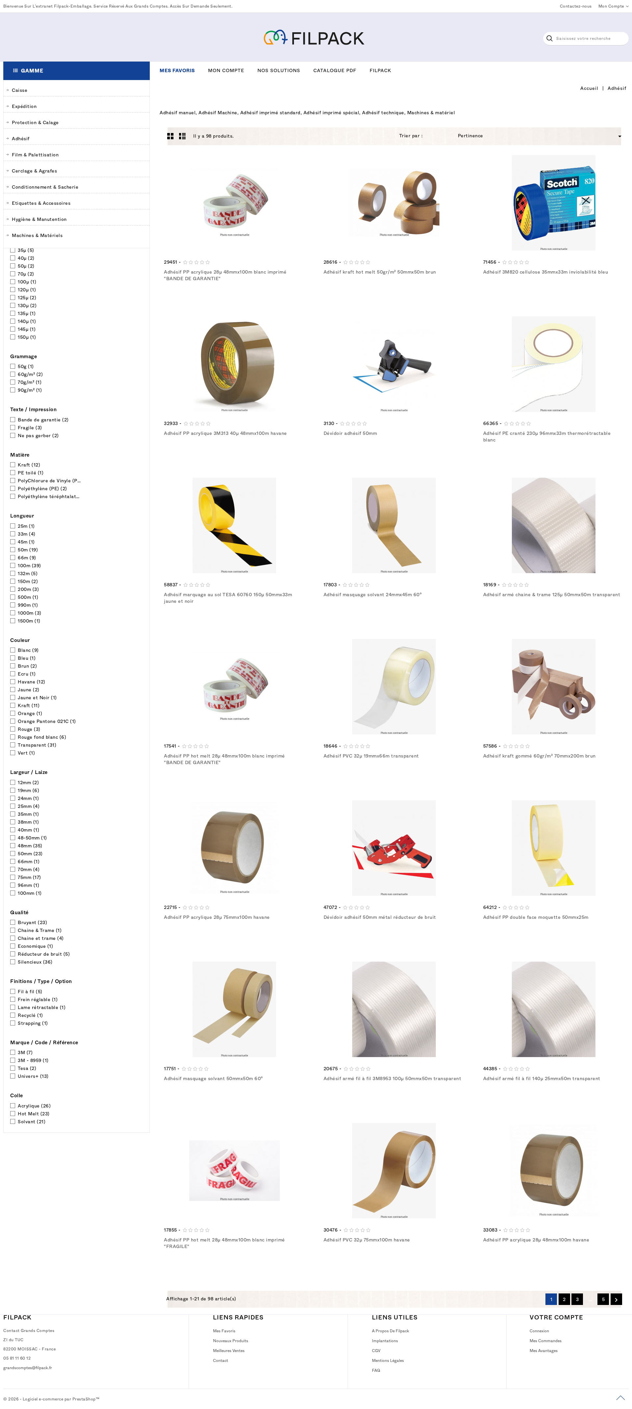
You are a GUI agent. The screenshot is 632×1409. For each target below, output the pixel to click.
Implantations (385, 1341)
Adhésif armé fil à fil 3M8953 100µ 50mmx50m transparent (392, 1078)
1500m (29, 621)
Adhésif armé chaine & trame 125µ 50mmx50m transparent (551, 594)
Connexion (539, 1331)
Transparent (37, 745)
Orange (30, 713)
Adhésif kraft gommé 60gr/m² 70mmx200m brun (539, 756)
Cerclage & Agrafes (34, 171)
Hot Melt (34, 1113)
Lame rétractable (42, 1007)
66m (27, 557)
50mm (30, 853)
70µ (26, 274)
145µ (27, 329)
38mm (28, 822)
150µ (27, 337)
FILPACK (17, 1317)
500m (28, 597)
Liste (182, 136)
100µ (27, 282)
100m (29, 565)
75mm (29, 877)
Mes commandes (546, 1341)
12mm (28, 782)
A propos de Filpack (390, 1331)
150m (28, 581)
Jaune (29, 689)
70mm (29, 869)
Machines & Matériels (37, 235)
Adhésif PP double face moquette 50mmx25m (536, 917)
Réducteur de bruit (44, 954)
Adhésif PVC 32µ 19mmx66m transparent (371, 756)
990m (28, 605)
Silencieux (35, 962)
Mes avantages (544, 1351)
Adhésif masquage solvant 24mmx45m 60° (373, 594)
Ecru (27, 674)
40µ (26, 258)
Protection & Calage (35, 122)
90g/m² (30, 390)
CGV (376, 1351)
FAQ (376, 1370)
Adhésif (21, 138)
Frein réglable (38, 999)
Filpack (380, 70)
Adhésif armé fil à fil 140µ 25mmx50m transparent (541, 1078)
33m (27, 534)
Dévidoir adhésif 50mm (350, 433)
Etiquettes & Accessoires (41, 203)
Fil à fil (30, 991)
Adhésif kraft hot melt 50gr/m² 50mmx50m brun (380, 272)
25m (26, 526)
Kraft (29, 465)
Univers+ (33, 1076)
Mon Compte (226, 70)
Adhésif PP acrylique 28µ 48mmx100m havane (536, 1239)
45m (26, 542)
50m (28, 549)
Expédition (24, 106)
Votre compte (556, 1317)
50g (26, 366)
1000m (29, 613)
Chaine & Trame (40, 930)
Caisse (19, 90)
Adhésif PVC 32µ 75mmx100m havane (367, 1239)
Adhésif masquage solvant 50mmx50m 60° (213, 1078)
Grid (170, 136)
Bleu (27, 658)
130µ (27, 305)
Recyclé (30, 1015)
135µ (27, 313)
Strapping (33, 1023)
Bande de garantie (43, 419)
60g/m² (30, 374)
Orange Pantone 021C (47, 721)
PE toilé (30, 472)
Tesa (27, 1068)
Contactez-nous (576, 6)
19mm (28, 790)
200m (28, 589)
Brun (27, 666)
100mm (30, 893)
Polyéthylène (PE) (42, 488)
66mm (29, 861)
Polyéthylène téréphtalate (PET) (50, 496)
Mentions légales (388, 1361)
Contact (220, 1361)
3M (25, 1052)
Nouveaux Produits (230, 1341)
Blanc (28, 650)
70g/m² (29, 382)
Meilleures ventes (229, 1351)
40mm (28, 830)
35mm (28, 814)
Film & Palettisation (35, 154)
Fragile (30, 427)
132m (28, 573)
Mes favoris (177, 70)
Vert (26, 753)
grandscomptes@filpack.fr (27, 1368)
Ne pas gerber (38, 435)
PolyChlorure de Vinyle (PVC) (50, 480)
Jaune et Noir (37, 697)
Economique (35, 946)
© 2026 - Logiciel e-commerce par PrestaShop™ (51, 1399)
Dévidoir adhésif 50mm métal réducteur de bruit (380, 917)
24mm (28, 798)
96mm (28, 885)
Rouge (29, 729)
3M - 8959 (33, 1060)
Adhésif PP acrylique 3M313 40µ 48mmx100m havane (225, 433)
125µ (27, 297)
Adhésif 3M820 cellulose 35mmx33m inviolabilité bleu (545, 272)
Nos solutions (278, 70)
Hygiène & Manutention (39, 219)
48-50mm (32, 838)
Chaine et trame (41, 938)
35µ (26, 250)
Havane (31, 681)
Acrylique (34, 1106)
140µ (27, 321)
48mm (30, 845)
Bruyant (32, 922)
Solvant (31, 1121)
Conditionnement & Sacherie (45, 187)
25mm (29, 806)
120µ (27, 289)
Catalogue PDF (334, 70)
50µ (26, 266)
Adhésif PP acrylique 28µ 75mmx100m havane (217, 917)
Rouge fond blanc (42, 737)
